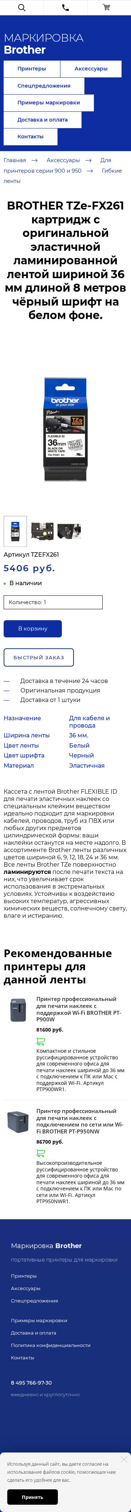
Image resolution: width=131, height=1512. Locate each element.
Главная (15, 160)
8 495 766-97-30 (31, 1382)
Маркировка (46, 1246)
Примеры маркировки (48, 102)
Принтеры (31, 68)
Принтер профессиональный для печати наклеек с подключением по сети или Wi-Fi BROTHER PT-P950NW (79, 1121)
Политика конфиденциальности (51, 1345)
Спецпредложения (44, 85)
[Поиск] (21, 7)
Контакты (30, 136)
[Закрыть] (124, 1459)
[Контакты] (65, 7)
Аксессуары (91, 68)
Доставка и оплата (42, 119)
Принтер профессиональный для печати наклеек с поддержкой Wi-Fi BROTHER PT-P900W (78, 1009)
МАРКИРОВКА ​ (43, 44)
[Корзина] (109, 7)
